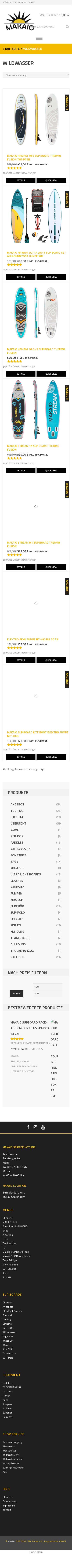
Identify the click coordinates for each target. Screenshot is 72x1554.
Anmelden (8, 2)
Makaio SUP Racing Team (16, 1256)
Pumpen (16, 893)
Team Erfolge (10, 1260)
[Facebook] (28, 1127)
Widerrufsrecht (11, 1455)
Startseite (11, 48)
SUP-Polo (17, 912)
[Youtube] (43, 1127)
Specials (17, 918)
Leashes (16, 880)
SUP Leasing (9, 1269)
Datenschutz (9, 1501)
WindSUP (17, 887)
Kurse (6, 1273)
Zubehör (17, 906)
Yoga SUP (17, 868)
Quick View (51, 180)
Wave (14, 829)
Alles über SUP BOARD (15, 1226)
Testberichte (9, 1243)
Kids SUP (16, 899)
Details (21, 180)
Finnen (15, 925)
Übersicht (18, 823)
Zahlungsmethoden (13, 1467)
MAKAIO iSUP (10, 1222)
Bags (14, 861)
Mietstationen (10, 1264)
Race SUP (17, 957)
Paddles (16, 842)
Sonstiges (18, 855)
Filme (6, 1239)
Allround (18, 944)
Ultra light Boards (25, 874)
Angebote (8, 1307)
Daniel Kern (36, 1552)
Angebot (17, 804)
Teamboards (20, 938)
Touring (16, 810)
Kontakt (7, 1277)
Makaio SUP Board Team (16, 1252)
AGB (5, 1472)
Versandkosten (27, 1066)
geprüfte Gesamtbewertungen (19, 173)
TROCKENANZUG (22, 950)
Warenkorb (9, 1446)
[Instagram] (35, 1127)
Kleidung (17, 931)
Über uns (8, 1218)
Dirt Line (17, 817)
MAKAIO (12, 1541)
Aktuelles (8, 1235)
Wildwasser (20, 848)
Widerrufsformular (13, 1459)
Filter (16, 993)
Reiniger (16, 836)
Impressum (9, 1505)
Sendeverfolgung (24, 2)
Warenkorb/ (54, 15)
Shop (5, 1230)
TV (4, 1247)
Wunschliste (9, 1450)
